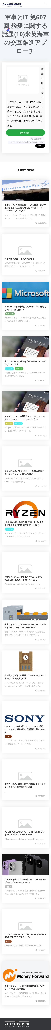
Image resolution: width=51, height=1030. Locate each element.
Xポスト (40, 146)
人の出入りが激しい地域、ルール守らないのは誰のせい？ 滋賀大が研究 (25, 677)
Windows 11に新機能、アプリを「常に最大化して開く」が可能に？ (25, 308)
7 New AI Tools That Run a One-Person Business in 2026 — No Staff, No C (23, 578)
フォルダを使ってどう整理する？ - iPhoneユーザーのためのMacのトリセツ (25, 881)
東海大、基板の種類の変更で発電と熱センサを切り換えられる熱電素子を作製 (25, 786)
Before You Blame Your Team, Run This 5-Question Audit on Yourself (24, 833)
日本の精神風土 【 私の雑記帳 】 (20, 258)
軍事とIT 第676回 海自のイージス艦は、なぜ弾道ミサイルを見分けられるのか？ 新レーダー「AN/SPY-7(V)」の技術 (25, 207)
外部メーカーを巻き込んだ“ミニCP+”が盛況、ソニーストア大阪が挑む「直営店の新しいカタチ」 (25, 729)
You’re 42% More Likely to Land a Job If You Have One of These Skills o (25, 936)
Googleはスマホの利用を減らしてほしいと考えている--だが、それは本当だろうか (25, 418)
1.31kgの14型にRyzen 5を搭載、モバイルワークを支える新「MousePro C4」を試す (25, 523)
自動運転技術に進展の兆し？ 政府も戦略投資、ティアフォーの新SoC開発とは (24, 473)
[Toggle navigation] (46, 4)
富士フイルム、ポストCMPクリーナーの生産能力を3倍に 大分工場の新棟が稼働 (25, 626)
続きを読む (25, 132)
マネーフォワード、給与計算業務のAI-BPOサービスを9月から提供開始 (25, 987)
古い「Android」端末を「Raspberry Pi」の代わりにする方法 (25, 363)
